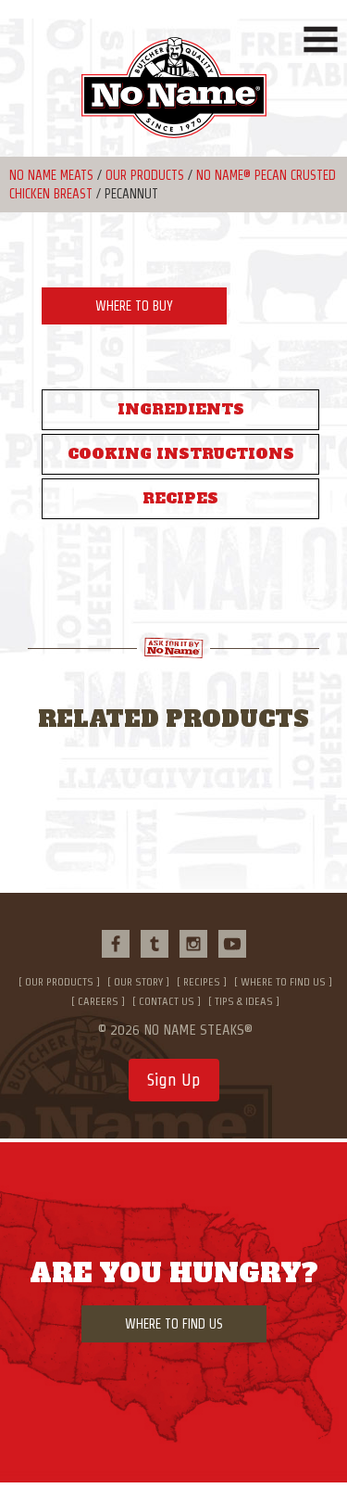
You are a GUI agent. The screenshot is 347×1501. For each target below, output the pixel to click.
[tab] (180, 409)
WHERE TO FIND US (174, 1324)
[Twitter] (154, 944)
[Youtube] (232, 944)
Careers (98, 1001)
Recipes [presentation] (180, 498)
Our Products (144, 175)
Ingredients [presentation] (181, 409)
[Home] (173, 97)
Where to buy (134, 306)
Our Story (138, 981)
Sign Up (174, 1079)
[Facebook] (116, 944)
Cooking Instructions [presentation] (181, 454)
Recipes (201, 981)
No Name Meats (51, 175)
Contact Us (166, 1001)
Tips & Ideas (244, 1001)
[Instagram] (193, 944)
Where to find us (283, 981)
